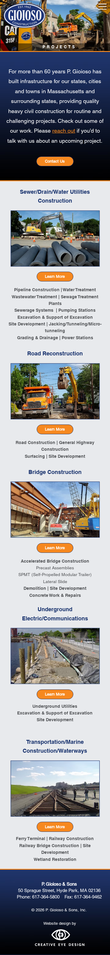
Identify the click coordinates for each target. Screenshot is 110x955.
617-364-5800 (46, 896)
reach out (63, 130)
